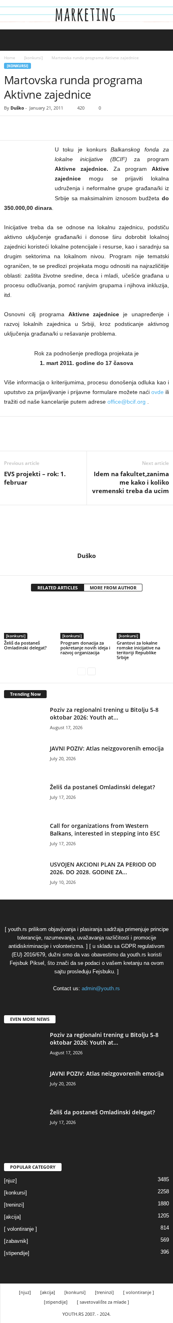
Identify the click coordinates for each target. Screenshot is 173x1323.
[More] (86, 128)
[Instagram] (87, 567)
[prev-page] (81, 671)
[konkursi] (33, 57)
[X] (31, 128)
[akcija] (12, 1217)
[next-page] (91, 671)
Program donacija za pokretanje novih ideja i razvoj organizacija (85, 647)
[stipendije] (16, 1253)
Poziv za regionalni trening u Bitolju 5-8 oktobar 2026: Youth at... (104, 713)
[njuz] (10, 1181)
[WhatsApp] (68, 128)
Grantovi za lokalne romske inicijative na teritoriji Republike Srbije (138, 650)
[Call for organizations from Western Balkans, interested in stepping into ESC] (24, 837)
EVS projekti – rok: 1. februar (35, 478)
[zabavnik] (16, 1241)
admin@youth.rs (101, 988)
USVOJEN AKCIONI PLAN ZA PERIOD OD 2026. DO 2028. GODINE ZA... (103, 868)
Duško (17, 108)
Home (9, 57)
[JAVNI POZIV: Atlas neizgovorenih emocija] (24, 759)
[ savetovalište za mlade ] (103, 1302)
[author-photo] (86, 528)
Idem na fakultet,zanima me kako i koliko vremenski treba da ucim (130, 482)
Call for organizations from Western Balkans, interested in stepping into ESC (105, 829)
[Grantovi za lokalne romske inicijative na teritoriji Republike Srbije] (143, 619)
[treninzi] (14, 1205)
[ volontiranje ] (20, 1229)
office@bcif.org (126, 401)
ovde (157, 392)
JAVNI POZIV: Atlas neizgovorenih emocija (107, 748)
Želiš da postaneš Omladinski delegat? (25, 645)
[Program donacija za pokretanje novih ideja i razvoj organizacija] (86, 619)
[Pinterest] (49, 128)
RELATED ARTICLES (57, 588)
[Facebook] (12, 128)
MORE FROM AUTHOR (113, 588)
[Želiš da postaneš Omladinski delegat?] (30, 619)
